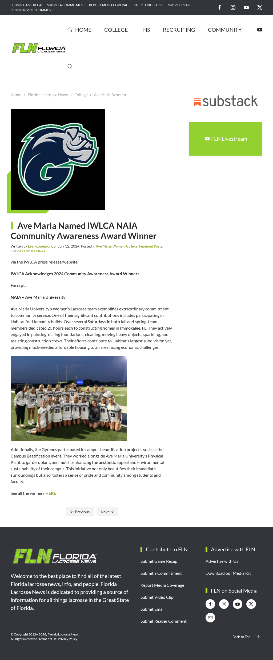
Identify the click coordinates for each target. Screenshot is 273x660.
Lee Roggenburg (40, 246)
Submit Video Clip (149, 5)
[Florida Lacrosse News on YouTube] (246, 7)
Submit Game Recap (27, 5)
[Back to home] (39, 48)
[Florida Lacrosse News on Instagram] (233, 7)
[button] (70, 66)
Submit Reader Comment (32, 10)
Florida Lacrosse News (28, 251)
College (132, 246)
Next (105, 511)
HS (146, 29)
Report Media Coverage (109, 5)
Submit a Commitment (66, 5)
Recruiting (179, 29)
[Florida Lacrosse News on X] (259, 7)
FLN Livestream (229, 138)
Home (83, 29)
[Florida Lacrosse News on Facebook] (219, 7)
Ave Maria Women (110, 246)
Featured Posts (150, 246)
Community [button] (225, 29)
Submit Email (179, 5)
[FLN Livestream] (259, 30)
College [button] (116, 29)
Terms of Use (48, 639)
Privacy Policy (67, 639)
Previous (82, 511)
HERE (50, 493)
